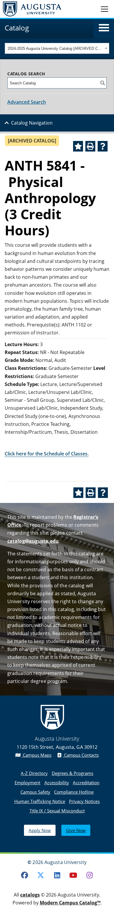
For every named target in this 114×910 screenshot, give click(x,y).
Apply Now (40, 830)
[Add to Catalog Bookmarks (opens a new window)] (78, 146)
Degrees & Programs (72, 773)
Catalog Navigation (32, 123)
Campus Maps (36, 755)
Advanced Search (26, 102)
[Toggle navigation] (104, 8)
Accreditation (86, 782)
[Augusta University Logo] (30, 9)
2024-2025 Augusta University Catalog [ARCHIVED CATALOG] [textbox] (55, 48)
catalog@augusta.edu (33, 541)
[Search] (103, 83)
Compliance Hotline (74, 792)
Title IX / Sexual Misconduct (57, 811)
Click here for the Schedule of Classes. (47, 453)
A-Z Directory (34, 773)
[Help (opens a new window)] (103, 146)
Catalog (17, 28)
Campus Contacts (81, 755)
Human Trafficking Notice (39, 801)
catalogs (30, 895)
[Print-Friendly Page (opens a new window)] (90, 146)
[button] (104, 28)
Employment (27, 782)
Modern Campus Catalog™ (70, 902)
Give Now (76, 830)
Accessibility (56, 782)
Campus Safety (35, 792)
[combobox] (57, 48)
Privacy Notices (84, 801)
